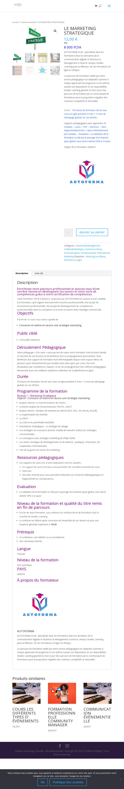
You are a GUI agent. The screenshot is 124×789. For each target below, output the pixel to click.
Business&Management (88, 245)
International (103, 252)
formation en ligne (73, 260)
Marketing (69, 256)
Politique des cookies (68, 782)
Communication (72, 252)
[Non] (120, 779)
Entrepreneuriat (88, 252)
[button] (55, 31)
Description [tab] (22, 273)
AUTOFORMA (25, 631)
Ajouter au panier (92, 232)
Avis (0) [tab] (39, 273)
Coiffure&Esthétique (74, 249)
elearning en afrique (95, 256)
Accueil (15, 22)
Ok (43, 782)
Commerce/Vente (28, 22)
